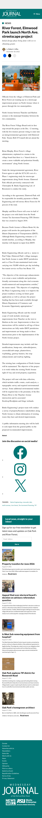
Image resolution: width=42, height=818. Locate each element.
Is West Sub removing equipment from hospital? (21, 635)
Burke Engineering (16, 502)
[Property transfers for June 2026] (8, 555)
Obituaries (5, 766)
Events (4, 761)
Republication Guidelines (10, 773)
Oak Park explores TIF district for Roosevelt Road (18, 674)
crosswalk (26, 502)
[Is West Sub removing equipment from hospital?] (8, 625)
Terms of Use (6, 776)
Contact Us (6, 746)
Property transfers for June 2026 (18, 564)
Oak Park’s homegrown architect (18, 707)
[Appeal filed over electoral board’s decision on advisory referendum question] (8, 586)
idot (30, 502)
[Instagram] (20, 477)
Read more (12, 574)
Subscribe (5, 753)
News (8, 23)
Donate (4, 743)
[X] (20, 494)
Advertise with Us (8, 748)
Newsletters (6, 751)
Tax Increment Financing (26, 505)
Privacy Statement (8, 778)
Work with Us (6, 756)
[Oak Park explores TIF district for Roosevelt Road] (8, 664)
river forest (14, 505)
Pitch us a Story (7, 768)
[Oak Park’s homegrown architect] (8, 699)
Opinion (5, 763)
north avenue (6, 505)
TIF (35, 505)
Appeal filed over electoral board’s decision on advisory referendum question (19, 597)
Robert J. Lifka (13, 49)
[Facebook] (20, 460)
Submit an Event (7, 771)
